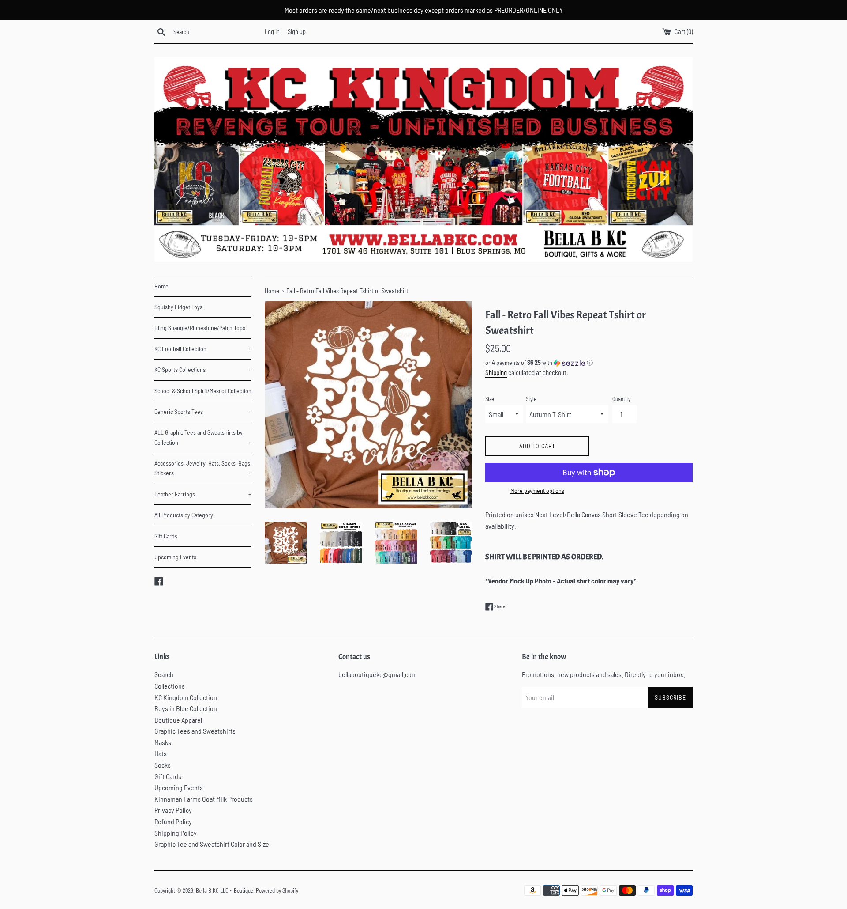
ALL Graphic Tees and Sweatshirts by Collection (202, 437)
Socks (162, 765)
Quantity (621, 398)
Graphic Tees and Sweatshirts (195, 731)
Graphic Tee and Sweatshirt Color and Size (211, 844)
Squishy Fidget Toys (178, 307)
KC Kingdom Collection (185, 697)
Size (489, 398)
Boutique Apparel (178, 720)
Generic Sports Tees (202, 411)
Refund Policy (173, 821)
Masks (162, 742)
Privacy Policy (173, 810)
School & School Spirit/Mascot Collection (202, 390)
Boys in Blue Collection (185, 708)
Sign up (297, 31)
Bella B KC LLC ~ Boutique (224, 890)
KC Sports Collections (202, 369)
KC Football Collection (202, 348)
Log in (272, 31)
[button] (589, 363)
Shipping (496, 372)
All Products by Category (183, 515)
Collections (169, 686)
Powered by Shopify (277, 890)
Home (161, 286)
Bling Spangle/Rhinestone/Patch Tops (199, 327)
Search (163, 674)
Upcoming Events (175, 557)
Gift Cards (165, 536)
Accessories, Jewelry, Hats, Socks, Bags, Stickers (202, 468)
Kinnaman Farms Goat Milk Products (203, 799)
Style (531, 398)
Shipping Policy (175, 833)
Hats (160, 753)
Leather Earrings (202, 494)
